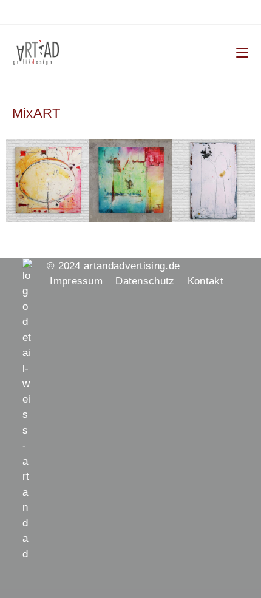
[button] (18, 180)
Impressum (82, 281)
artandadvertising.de (136, 266)
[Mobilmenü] (242, 52)
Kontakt (205, 281)
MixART (36, 113)
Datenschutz (151, 281)
